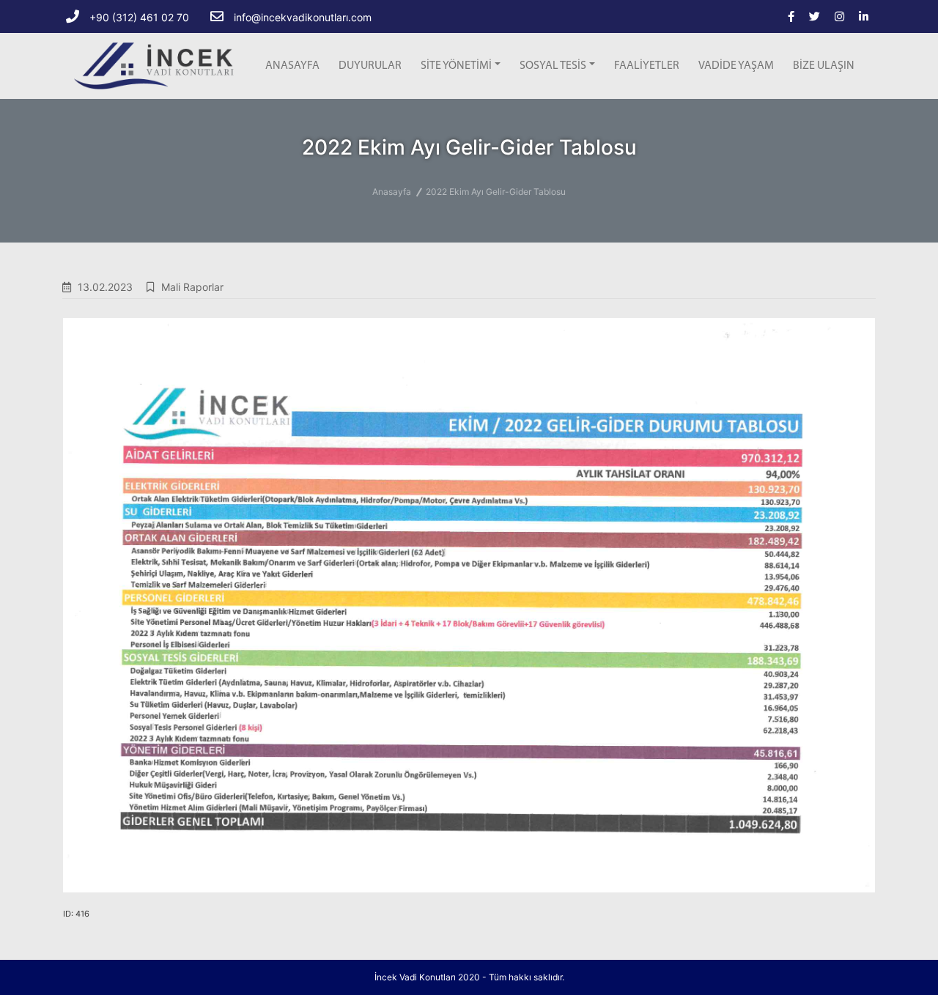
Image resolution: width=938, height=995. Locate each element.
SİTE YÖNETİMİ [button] (456, 66)
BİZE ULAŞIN (823, 66)
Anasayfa (391, 191)
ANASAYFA (292, 66)
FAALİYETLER (646, 66)
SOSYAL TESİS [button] (553, 66)
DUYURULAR (370, 66)
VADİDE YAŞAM (736, 66)
